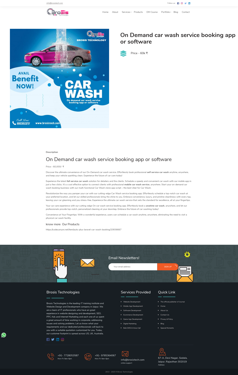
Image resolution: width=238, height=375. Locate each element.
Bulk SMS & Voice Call (131, 328)
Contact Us (165, 315)
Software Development (132, 310)
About (115, 12)
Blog (176, 12)
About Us (164, 310)
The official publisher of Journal (173, 302)
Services (126, 12)
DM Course (152, 12)
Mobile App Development (133, 306)
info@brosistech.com (54, 3)
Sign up (168, 266)
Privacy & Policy (167, 319)
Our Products (70, 224)
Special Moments (167, 328)
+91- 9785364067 (105, 355)
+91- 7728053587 (68, 355)
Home (105, 12)
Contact (186, 12)
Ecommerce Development (133, 315)
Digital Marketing (129, 323)
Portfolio (165, 12)
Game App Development (132, 319)
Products (138, 12)
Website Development (131, 302)
